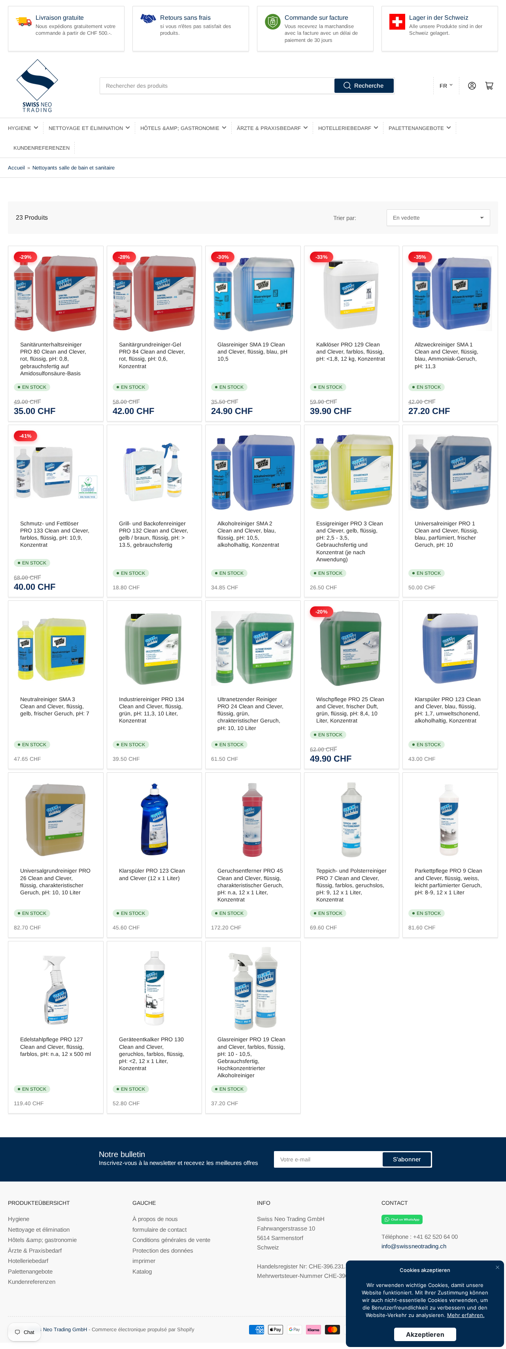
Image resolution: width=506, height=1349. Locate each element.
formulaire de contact (159, 1229)
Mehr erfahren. (466, 1315)
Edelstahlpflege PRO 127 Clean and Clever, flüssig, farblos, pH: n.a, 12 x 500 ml (55, 1046)
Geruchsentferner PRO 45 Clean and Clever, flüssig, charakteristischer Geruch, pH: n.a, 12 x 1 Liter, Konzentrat (250, 885)
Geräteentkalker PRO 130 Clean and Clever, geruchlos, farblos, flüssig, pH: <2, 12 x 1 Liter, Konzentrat (151, 1053)
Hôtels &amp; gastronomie (179, 128)
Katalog (142, 1271)
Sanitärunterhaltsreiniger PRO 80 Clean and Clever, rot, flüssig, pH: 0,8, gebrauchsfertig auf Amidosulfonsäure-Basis (53, 358)
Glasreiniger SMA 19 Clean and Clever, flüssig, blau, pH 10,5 (252, 351)
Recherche (368, 85)
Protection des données (162, 1250)
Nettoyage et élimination (86, 128)
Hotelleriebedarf (344, 128)
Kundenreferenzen (41, 148)
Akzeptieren (425, 1334)
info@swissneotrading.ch (413, 1246)
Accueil (16, 168)
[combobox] (247, 85)
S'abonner (407, 1159)
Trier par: (344, 217)
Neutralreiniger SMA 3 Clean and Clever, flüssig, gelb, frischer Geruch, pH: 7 (54, 706)
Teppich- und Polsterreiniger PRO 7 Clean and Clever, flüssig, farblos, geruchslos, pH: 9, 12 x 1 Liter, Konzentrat (351, 885)
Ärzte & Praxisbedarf (269, 128)
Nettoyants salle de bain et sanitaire (73, 168)
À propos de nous (155, 1218)
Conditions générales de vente (171, 1239)
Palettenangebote (416, 128)
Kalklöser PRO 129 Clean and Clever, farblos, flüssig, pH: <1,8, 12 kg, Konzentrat (350, 351)
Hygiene (19, 128)
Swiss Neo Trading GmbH (57, 1329)
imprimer (143, 1260)
